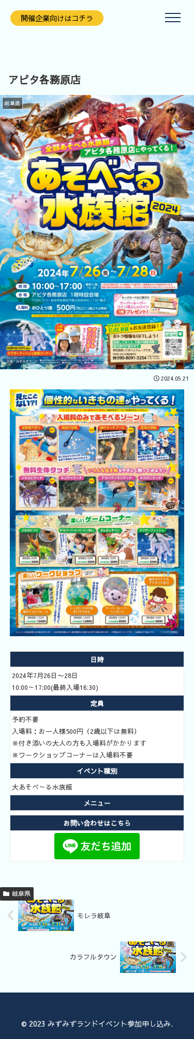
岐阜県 (21, 893)
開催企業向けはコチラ (57, 18)
